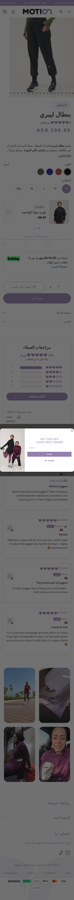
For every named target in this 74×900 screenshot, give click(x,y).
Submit (49, 454)
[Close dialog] (72, 430)
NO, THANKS (49, 460)
